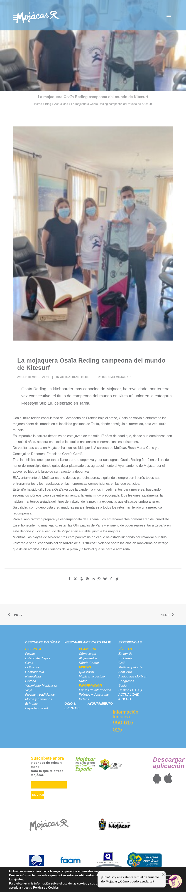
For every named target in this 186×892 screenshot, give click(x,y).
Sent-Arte (125, 672)
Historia (30, 681)
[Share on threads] (81, 579)
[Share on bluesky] (105, 579)
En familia (125, 653)
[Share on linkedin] (93, 579)
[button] (168, 15)
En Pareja (125, 658)
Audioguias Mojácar (132, 676)
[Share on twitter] (75, 579)
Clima (29, 663)
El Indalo (31, 703)
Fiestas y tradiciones (40, 694)
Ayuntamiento (100, 703)
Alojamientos (88, 658)
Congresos (126, 681)
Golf (121, 663)
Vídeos (84, 699)
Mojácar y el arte (130, 667)
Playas (30, 653)
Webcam (71, 642)
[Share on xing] (110, 579)
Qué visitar (86, 672)
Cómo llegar (87, 653)
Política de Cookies (46, 888)
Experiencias (130, 642)
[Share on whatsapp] (99, 579)
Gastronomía (34, 672)
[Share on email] (116, 579)
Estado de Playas (37, 658)
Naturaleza (33, 676)
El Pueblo (32, 667)
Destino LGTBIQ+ (131, 690)
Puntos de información (95, 690)
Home (38, 104)
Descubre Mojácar (42, 642)
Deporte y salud (36, 708)
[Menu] (15, 17)
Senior (123, 685)
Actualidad (61, 104)
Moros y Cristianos (38, 699)
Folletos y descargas (94, 694)
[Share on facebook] (69, 579)
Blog (48, 104)
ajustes (18, 879)
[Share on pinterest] (87, 579)
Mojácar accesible (92, 676)
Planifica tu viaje (95, 642)
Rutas (83, 681)
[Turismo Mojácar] (38, 15)
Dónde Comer (89, 663)
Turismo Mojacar (116, 377)
